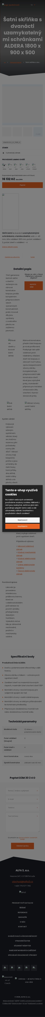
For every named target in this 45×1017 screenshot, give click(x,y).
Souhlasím (22, 526)
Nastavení (22, 520)
